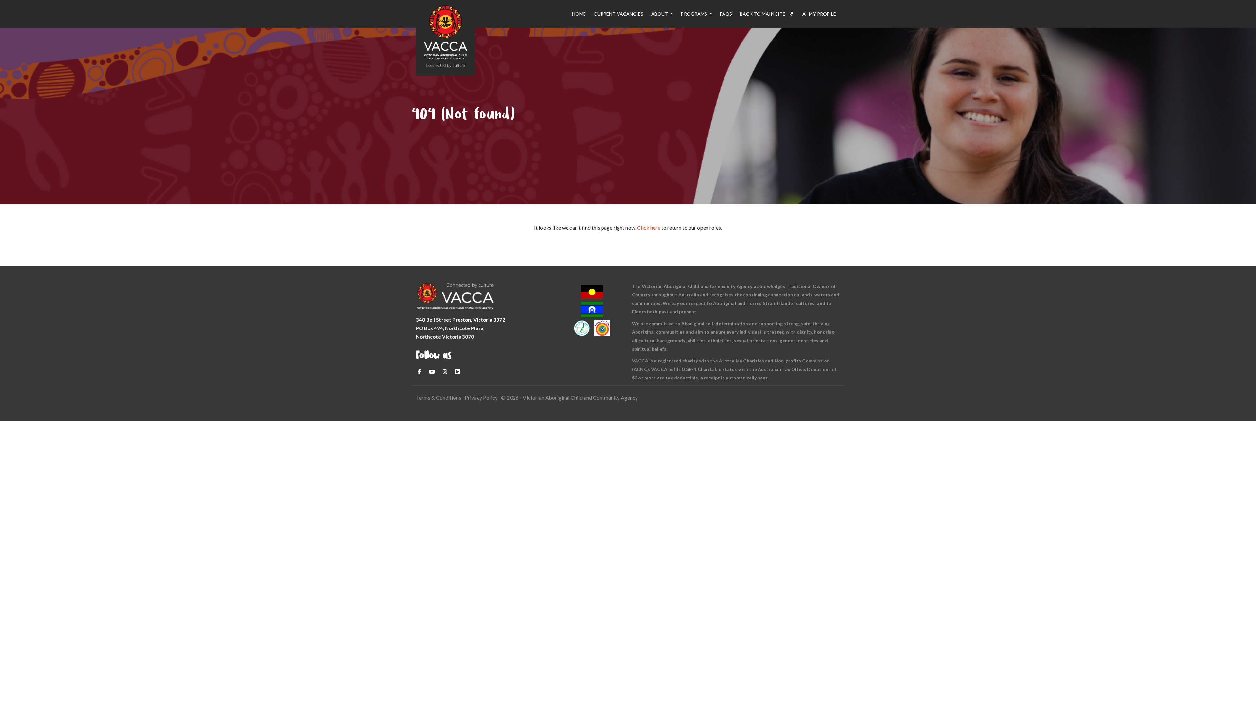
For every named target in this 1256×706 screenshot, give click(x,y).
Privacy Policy (481, 398)
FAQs (726, 14)
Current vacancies (618, 14)
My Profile (822, 14)
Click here (648, 228)
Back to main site (763, 14)
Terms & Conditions (438, 398)
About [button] (660, 14)
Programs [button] (694, 14)
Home (579, 14)
